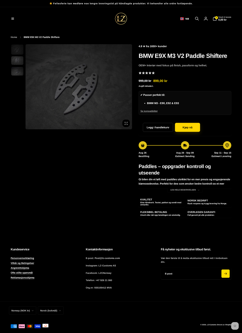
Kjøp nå (187, 127)
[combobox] (185, 18)
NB (187, 18)
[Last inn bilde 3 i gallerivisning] (17, 71)
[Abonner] (225, 274)
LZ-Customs (211, 325)
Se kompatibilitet (149, 111)
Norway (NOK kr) (20, 310)
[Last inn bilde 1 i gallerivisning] (17, 50)
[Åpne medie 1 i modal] (79, 86)
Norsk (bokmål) (48, 310)
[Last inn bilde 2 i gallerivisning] (17, 60)
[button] (12, 18)
